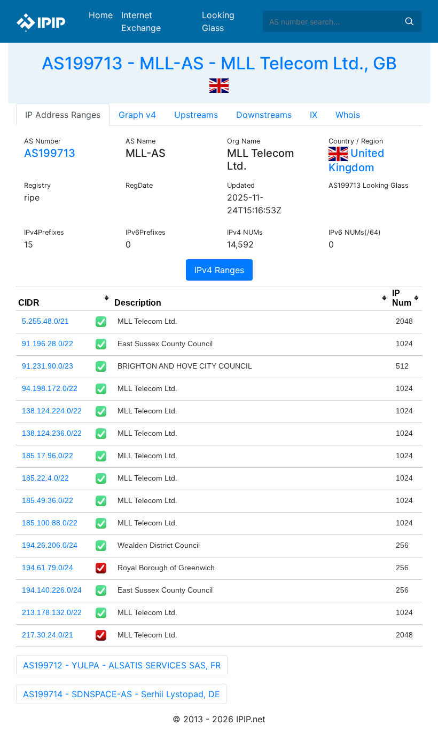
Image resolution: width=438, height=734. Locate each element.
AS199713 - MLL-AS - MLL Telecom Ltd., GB (219, 63)
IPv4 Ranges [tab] (219, 270)
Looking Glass (218, 21)
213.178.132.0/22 (52, 612)
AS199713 (49, 153)
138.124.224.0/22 (52, 410)
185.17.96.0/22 (47, 455)
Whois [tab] (347, 114)
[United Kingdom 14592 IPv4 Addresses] (219, 84)
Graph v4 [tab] (137, 114)
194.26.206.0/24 (49, 545)
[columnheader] (64, 298)
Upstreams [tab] (196, 114)
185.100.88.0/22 (49, 522)
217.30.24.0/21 (47, 635)
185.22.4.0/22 (45, 478)
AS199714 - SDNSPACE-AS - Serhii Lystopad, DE (121, 694)
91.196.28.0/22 (47, 343)
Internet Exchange (141, 21)
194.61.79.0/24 (47, 567)
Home (101, 15)
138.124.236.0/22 (52, 433)
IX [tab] (313, 114)
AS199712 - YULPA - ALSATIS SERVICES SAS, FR (122, 665)
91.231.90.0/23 (47, 366)
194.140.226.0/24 (52, 590)
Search (409, 21)
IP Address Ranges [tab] (62, 114)
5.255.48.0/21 (45, 321)
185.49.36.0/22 (47, 500)
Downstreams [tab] (264, 114)
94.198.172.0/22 (49, 388)
